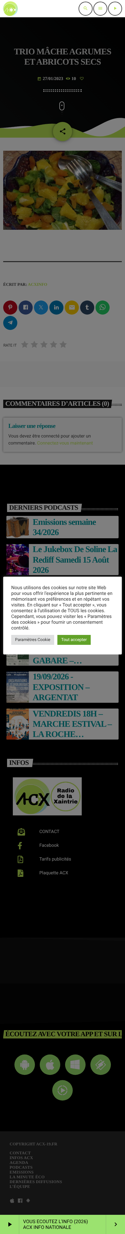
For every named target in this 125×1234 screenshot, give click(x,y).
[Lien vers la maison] (10, 8)
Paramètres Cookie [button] (32, 639)
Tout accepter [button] (74, 639)
